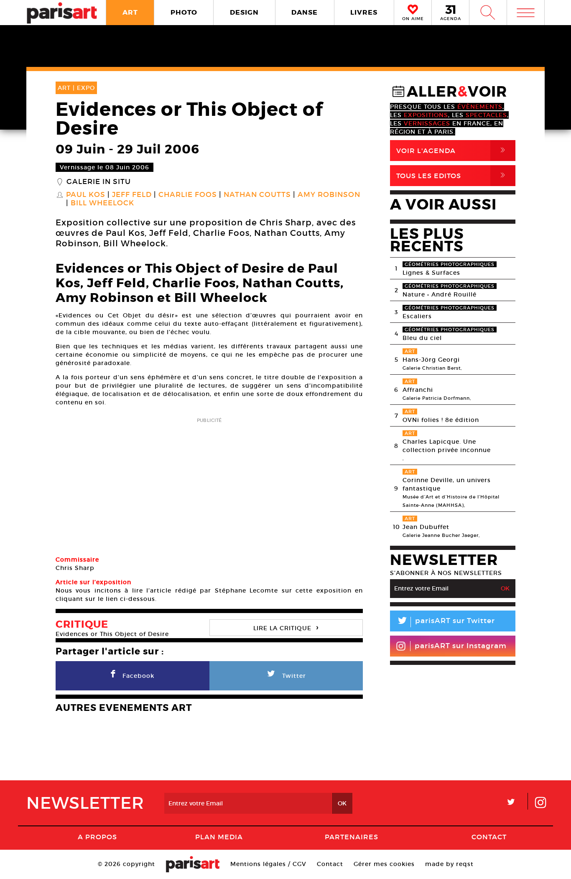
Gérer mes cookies (384, 864)
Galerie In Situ (98, 182)
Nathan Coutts (257, 195)
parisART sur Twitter (445, 622)
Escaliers (417, 316)
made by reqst (449, 864)
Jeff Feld (132, 195)
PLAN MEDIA (219, 837)
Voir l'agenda (452, 150)
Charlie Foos (187, 195)
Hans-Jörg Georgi (431, 359)
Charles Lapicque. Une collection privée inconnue (447, 446)
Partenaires (351, 837)
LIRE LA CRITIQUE (286, 627)
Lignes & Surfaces (431, 272)
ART (130, 12)
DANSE (304, 12)
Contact (489, 837)
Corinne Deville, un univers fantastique (447, 484)
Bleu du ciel (422, 338)
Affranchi (418, 390)
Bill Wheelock (102, 203)
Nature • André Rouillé (440, 294)
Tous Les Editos (452, 175)
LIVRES (363, 12)
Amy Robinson (329, 195)
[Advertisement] (209, 483)
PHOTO (184, 12)
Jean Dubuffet (426, 527)
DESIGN (244, 12)
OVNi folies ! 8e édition (441, 420)
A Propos (97, 837)
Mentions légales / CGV (268, 864)
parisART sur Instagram (461, 645)
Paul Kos (85, 195)
